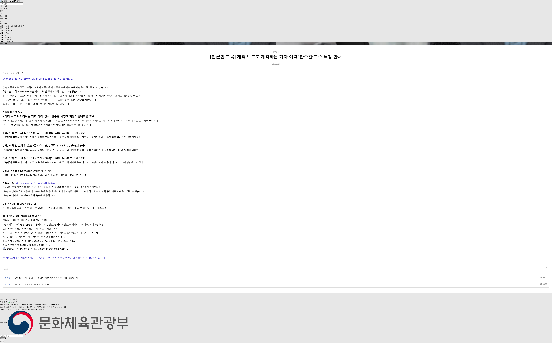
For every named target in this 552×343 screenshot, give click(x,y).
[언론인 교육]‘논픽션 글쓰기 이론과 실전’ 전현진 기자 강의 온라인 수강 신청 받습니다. (45, 278)
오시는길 (3, 16)
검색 (17, 73)
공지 (1, 21)
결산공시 (3, 23)
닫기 (2, 341)
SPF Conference (6, 41)
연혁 (1, 11)
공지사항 (3, 18)
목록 (21, 73)
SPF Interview (5, 39)
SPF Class (4, 35)
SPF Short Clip (6, 37)
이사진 (2, 13)
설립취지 (3, 9)
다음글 (11, 73)
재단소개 (3, 6)
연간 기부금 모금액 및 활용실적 (12, 26)
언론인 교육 (4, 28)
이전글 (5, 73)
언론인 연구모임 (6, 31)
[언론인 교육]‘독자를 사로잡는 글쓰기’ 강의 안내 (31, 284)
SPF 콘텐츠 (4, 33)
